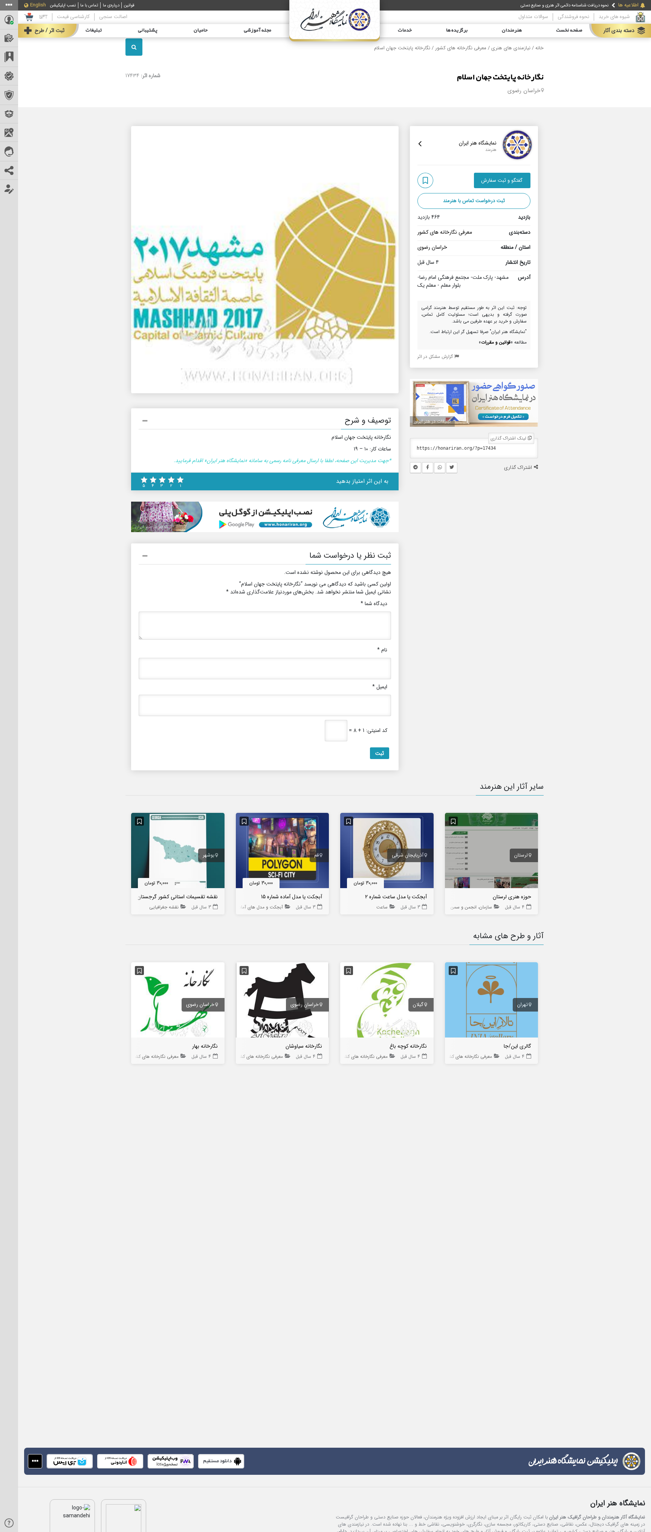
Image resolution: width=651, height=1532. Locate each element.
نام (382, 650)
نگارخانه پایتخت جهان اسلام (500, 77)
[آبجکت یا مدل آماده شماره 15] (282, 852)
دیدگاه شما (374, 604)
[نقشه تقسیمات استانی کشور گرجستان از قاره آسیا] (178, 852)
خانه (539, 48)
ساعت (382, 907)
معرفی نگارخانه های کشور (460, 48)
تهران (522, 1005)
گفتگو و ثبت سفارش (502, 180)
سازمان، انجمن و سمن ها (468, 907)
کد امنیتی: (376, 731)
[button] (265, 422)
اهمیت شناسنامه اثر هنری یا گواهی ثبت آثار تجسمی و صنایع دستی (552, 6)
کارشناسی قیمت (73, 17)
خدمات (405, 30)
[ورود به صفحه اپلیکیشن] (35, 1461)
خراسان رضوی (523, 90)
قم (316, 855)
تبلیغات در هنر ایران (432, 421)
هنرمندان (512, 30)
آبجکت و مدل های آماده (260, 907)
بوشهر (208, 855)
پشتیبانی (147, 30)
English (38, 5)
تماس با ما (89, 5)
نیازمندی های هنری (510, 48)
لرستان (521, 855)
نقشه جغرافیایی (164, 907)
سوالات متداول (533, 17)
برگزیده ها (457, 30)
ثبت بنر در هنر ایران (153, 526)
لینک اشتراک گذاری (509, 438)
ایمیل (379, 687)
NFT (43, 17)
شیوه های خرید (614, 17)
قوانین (129, 5)
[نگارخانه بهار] (178, 1002)
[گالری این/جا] (491, 1002)
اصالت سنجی (113, 17)
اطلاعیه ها (628, 5)
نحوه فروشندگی (573, 17)
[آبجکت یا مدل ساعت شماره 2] (387, 852)
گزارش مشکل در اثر (435, 356)
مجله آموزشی (257, 30)
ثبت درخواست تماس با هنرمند (474, 201)
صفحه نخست (569, 30)
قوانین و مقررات (495, 342)
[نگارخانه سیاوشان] (282, 1002)
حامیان (201, 30)
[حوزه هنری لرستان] (491, 852)
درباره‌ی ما (111, 5)
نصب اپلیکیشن (63, 5)
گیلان (418, 1005)
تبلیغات (94, 30)
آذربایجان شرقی (407, 855)
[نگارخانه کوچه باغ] (387, 1002)
